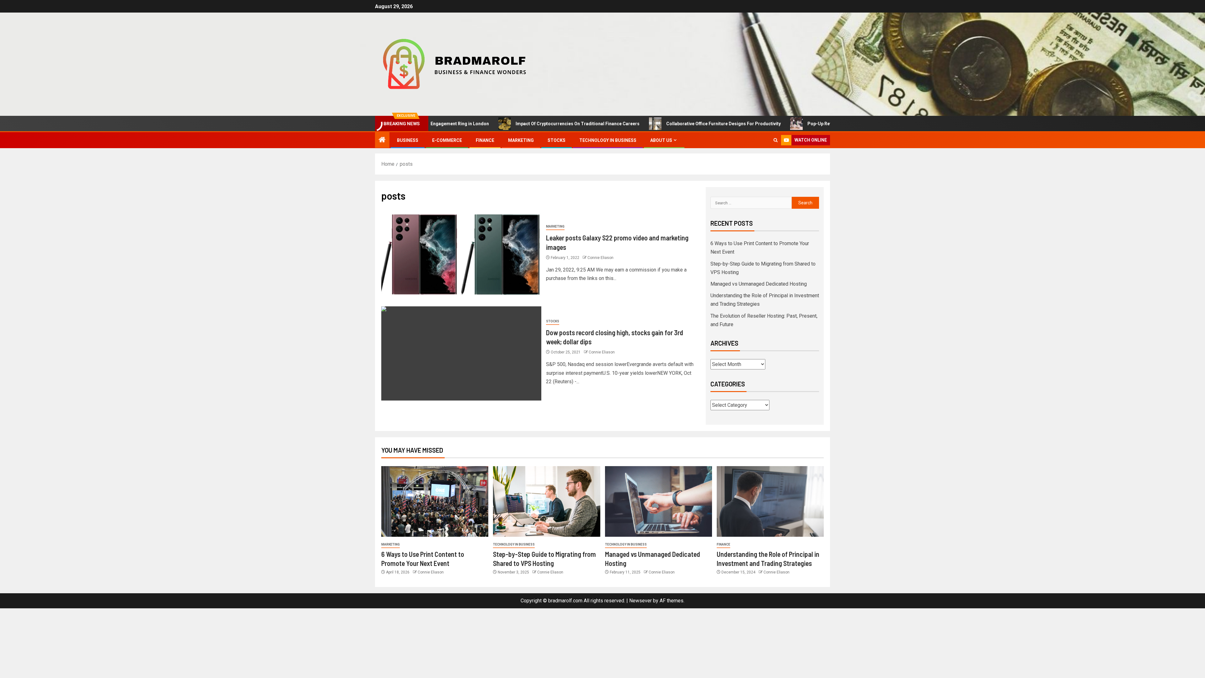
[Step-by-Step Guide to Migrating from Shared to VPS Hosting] (546, 501)
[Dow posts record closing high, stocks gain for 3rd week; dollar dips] (461, 353)
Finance (485, 140)
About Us (661, 140)
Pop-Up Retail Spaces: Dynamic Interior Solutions (824, 123)
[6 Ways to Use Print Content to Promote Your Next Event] (434, 501)
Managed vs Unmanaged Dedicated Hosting (758, 284)
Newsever (640, 601)
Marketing (521, 140)
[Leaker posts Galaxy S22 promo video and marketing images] (461, 254)
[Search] (775, 140)
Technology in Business (607, 140)
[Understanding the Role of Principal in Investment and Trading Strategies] (770, 501)
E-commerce (447, 140)
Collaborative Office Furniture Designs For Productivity (688, 123)
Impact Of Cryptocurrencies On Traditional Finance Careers (542, 123)
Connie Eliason (600, 258)
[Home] (382, 140)
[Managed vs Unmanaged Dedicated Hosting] (658, 501)
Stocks (556, 140)
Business (407, 140)
